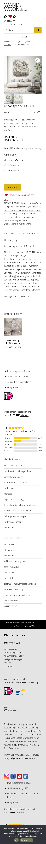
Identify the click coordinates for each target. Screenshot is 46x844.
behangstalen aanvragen (15, 516)
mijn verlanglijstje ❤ (12, 652)
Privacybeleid (26, 840)
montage (8, 493)
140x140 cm (13, 165)
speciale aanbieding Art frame (17, 595)
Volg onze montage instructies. (27, 289)
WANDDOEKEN (11, 606)
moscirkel (8, 578)
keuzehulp (8, 666)
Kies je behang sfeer (13, 465)
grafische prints (11, 217)
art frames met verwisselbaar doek (20, 583)
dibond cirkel (9, 572)
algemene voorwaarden (23, 758)
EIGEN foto (9, 544)
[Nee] (43, 834)
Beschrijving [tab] (9, 233)
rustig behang (25, 223)
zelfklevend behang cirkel (15, 561)
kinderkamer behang (13, 521)
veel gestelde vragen (13, 659)
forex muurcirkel (11, 566)
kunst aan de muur (27, 217)
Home (6, 41)
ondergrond (9, 488)
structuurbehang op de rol (16, 482)
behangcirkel (9, 527)
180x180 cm (13, 170)
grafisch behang (31, 213)
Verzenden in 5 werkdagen (19, 382)
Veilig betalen (13, 387)
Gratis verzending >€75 (17, 376)
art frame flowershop (13, 589)
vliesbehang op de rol (13, 477)
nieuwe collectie (11, 600)
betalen (7, 662)
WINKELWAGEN (10, 21)
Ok (16, 840)
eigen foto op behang (14, 499)
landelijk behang (11, 220)
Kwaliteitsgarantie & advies (19, 371)
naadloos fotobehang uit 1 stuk (18, 471)
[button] (37, 60)
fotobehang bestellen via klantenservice (22, 505)
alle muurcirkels (11, 550)
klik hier (24, 415)
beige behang (34, 210)
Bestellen (12, 187)
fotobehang (14, 41)
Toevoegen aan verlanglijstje (21, 194)
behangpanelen (21, 210)
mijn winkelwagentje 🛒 (14, 655)
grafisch (19, 213)
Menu (24, 37)
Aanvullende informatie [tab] (27, 233)
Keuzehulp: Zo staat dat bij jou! (18, 510)
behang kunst (22, 206)
